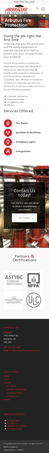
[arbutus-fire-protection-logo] (20, 9)
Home (6, 376)
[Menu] (41, 9)
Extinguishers (23, 151)
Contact (7, 399)
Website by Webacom (11, 447)
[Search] (36, 9)
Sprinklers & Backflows (28, 132)
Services (7, 382)
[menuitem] (36, 9)
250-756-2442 (27, 2)
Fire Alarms (22, 123)
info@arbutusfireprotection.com (25, 350)
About (6, 379)
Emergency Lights (25, 141)
